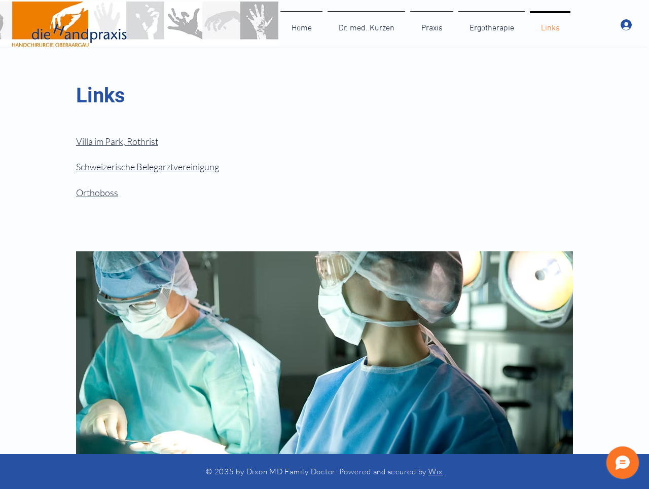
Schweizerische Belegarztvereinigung (147, 166)
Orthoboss (97, 192)
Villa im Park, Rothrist (117, 141)
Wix (435, 471)
